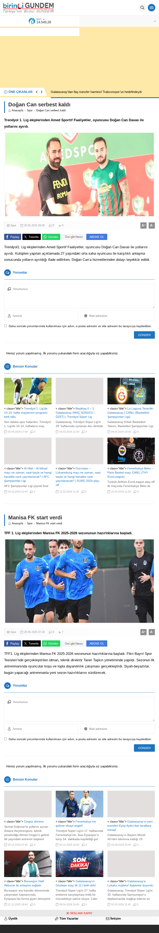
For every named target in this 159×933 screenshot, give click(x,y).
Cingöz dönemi (34, 821)
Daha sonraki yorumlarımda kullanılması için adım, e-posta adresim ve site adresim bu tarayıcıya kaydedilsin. (80, 326)
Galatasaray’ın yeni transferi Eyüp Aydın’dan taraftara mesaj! (130, 825)
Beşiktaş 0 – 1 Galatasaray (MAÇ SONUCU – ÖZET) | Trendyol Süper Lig (76, 412)
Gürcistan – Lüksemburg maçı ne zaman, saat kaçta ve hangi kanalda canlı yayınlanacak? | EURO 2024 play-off (78, 477)
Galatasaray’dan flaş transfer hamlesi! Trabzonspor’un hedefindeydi (96, 92)
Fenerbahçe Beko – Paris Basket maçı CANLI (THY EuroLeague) (130, 472)
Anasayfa (17, 110)
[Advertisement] (79, 55)
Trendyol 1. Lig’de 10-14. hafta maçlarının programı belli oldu (26, 412)
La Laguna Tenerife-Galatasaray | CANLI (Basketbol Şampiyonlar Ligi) (130, 412)
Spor (30, 110)
